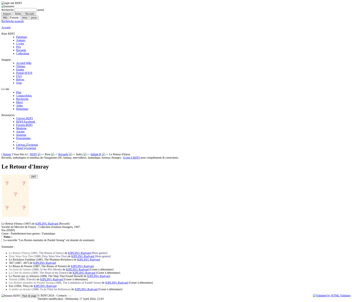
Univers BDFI (24, 118)
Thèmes (20, 66)
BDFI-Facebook (25, 121)
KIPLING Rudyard (46, 223)
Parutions (21, 37)
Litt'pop (21, 144)
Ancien (20, 131)
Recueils (21, 50)
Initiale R (96, 154)
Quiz (19, 82)
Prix (18, 46)
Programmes (23, 138)
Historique (22, 108)
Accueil (5, 27)
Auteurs (20, 40)
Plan (18, 92)
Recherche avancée (12, 21)
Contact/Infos (24, 95)
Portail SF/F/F (24, 72)
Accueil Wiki (23, 63)
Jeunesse (21, 134)
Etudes (20, 69)
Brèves (20, 79)
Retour (7, 154)
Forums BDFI (24, 125)
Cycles (20, 43)
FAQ (19, 76)
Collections (22, 53)
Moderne (21, 128)
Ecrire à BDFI (131, 157)
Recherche (22, 98)
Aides (19, 105)
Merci (19, 102)
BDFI (33, 154)
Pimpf (20, 148)
